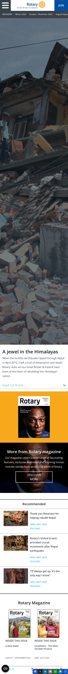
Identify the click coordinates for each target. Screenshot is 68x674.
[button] (34, 385)
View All (10, 669)
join (61, 5)
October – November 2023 (41, 14)
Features (35, 528)
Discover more (34, 477)
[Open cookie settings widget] (5, 668)
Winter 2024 (20, 14)
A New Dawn (12, 645)
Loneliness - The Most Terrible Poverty (46, 647)
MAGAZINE (7, 14)
